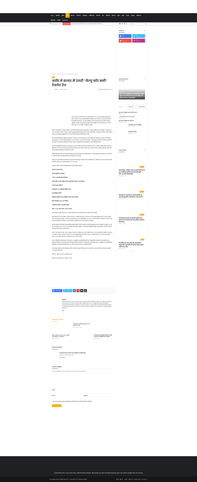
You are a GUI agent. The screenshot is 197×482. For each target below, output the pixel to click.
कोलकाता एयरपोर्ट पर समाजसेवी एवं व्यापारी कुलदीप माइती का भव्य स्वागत (131, 196)
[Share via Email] (81, 290)
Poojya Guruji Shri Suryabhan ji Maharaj (72, 353)
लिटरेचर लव (139, 15)
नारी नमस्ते (98, 15)
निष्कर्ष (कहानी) (132, 131)
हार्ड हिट (58, 20)
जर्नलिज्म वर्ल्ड (91, 15)
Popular (121, 106)
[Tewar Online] (61, 6)
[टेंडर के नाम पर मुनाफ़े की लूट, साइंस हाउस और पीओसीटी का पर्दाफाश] (103, 328)
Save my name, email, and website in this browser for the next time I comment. (72, 401)
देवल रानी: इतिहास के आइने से (126, 120)
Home (52, 15)
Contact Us (65, 20)
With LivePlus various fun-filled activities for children (60, 335)
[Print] (85, 290)
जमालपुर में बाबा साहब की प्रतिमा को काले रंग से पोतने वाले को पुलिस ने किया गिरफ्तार (131, 220)
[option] (132, 91)
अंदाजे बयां (57, 15)
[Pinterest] (78, 290)
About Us (130, 479)
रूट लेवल (132, 15)
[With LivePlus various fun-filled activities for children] (61, 328)
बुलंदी (119, 15)
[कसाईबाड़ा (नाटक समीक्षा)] (123, 127)
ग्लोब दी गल (78, 15)
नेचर (103, 15)
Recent (131, 106)
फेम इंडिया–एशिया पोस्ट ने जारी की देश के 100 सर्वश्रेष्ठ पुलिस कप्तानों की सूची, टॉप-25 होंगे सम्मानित (132, 172)
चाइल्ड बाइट (85, 15)
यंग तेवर (127, 15)
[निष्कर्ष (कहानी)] (123, 136)
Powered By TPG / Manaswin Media (78, 479)
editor (56, 89)
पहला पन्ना (113, 15)
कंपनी (68, 15)
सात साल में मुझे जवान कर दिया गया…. (128, 112)
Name (54, 389)
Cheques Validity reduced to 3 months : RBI (81, 324)
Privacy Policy (137, 479)
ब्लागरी (123, 15)
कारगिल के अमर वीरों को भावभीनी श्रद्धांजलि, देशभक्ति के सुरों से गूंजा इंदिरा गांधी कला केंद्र (88, 23)
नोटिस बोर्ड (108, 15)
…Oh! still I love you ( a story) (127, 116)
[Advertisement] (115, 5)
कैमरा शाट (72, 15)
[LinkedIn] (74, 290)
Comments (142, 106)
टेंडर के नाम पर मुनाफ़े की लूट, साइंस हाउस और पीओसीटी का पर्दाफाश (103, 335)
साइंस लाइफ (53, 20)
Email (54, 395)
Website (85, 395)
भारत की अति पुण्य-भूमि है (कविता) (131, 98)
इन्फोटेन (63, 15)
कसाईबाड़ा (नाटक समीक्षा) (135, 125)
